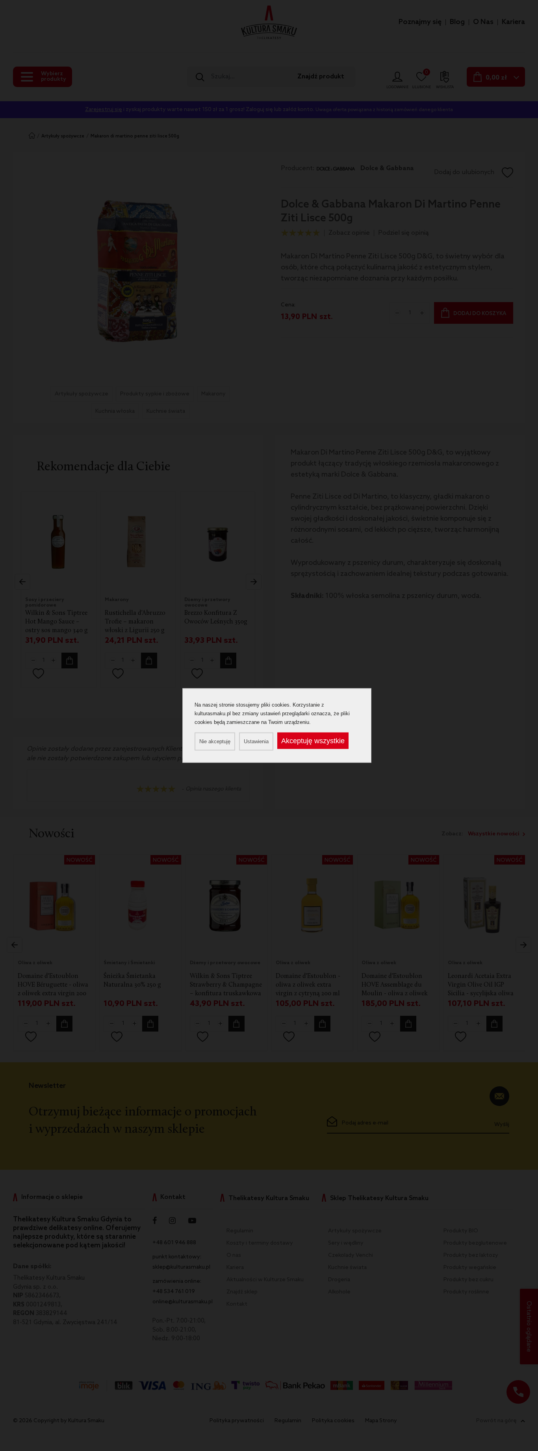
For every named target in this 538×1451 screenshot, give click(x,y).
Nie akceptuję (214, 741)
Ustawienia (256, 741)
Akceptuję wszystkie (313, 741)
